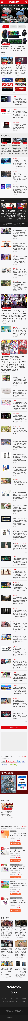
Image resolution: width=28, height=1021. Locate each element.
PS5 (14, 5)
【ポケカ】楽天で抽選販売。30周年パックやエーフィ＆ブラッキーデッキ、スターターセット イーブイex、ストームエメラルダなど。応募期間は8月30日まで (7, 972)
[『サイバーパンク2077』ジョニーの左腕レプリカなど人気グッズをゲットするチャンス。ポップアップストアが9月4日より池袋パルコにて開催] (6, 648)
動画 (2, 200)
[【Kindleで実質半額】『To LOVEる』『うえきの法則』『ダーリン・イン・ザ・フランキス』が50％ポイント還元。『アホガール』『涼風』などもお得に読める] (14, 347)
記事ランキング (22, 27)
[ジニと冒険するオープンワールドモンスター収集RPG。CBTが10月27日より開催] (6, 481)
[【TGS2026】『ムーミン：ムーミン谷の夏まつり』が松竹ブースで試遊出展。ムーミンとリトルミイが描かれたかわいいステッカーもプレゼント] (6, 661)
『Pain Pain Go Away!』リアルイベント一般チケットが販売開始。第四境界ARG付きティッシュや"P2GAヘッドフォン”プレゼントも (14, 315)
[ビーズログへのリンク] (19, 1011)
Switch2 (6, 5)
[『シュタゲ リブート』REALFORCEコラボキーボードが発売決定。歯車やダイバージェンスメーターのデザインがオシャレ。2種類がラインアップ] (6, 270)
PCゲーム (18, 5)
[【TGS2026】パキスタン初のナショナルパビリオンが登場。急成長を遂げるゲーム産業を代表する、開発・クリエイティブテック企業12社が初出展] (6, 187)
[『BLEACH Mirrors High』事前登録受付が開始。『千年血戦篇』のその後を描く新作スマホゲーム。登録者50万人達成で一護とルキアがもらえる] (6, 244)
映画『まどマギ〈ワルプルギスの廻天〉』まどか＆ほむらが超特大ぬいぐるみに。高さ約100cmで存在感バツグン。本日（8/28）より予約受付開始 (20, 626)
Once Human (17, 712)
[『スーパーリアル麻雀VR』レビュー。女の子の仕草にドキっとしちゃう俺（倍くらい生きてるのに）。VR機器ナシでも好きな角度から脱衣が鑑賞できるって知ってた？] (21, 943)
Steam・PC (5, 764)
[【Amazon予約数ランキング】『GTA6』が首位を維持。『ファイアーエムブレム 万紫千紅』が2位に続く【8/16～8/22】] (6, 231)
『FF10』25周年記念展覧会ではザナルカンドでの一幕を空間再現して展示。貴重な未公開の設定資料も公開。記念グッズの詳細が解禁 (20, 495)
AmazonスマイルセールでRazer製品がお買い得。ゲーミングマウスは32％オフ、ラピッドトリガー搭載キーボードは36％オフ (13, 49)
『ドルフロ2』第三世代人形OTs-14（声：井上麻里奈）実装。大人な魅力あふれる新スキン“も (20, 547)
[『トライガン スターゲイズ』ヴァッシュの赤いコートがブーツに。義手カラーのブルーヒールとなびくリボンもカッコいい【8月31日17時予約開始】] (6, 572)
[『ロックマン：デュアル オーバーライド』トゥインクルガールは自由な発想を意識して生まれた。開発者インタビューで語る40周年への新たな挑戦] (6, 161)
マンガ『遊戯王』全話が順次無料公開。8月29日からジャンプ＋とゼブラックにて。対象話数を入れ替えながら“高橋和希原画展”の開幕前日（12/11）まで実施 (20, 535)
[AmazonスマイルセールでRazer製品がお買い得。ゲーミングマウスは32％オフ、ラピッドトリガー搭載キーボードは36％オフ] (14, 36)
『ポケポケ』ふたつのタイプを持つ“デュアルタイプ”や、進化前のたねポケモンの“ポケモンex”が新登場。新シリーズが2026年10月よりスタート (20, 260)
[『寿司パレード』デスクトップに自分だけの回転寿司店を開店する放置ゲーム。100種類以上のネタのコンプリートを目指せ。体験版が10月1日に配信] (6, 519)
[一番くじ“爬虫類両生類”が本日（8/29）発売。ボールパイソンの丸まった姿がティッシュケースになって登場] (6, 391)
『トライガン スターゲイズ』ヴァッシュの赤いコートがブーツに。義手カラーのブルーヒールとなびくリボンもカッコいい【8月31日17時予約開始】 (20, 574)
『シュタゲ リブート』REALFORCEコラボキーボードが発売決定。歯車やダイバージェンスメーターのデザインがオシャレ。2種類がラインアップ (20, 273)
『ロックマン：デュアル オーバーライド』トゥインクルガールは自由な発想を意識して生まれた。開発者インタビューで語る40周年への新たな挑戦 (20, 163)
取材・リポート (16, 143)
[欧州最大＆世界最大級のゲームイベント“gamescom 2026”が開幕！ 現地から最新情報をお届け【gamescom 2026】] (17, 140)
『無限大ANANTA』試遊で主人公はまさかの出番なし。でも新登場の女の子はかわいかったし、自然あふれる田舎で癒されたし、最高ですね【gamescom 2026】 (20, 286)
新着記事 (13, 27)
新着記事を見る (14, 727)
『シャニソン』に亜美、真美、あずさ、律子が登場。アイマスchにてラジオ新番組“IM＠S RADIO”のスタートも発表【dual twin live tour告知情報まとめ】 (20, 405)
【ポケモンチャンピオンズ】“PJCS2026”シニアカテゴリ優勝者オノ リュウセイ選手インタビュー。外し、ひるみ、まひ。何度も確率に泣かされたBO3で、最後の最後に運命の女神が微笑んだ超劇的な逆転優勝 (20, 703)
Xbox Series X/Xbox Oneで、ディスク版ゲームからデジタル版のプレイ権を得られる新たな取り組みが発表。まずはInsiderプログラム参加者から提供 (6, 149)
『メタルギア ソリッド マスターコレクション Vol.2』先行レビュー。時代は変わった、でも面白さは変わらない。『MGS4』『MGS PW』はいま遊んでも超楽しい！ (20, 931)
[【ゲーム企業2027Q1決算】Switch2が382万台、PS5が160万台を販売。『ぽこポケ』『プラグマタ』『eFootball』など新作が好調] (6, 112)
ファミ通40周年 (8, 809)
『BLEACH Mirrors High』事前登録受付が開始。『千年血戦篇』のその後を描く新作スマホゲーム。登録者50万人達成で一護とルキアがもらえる (20, 247)
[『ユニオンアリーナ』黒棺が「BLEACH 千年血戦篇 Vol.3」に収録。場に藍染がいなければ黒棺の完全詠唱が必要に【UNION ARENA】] (6, 675)
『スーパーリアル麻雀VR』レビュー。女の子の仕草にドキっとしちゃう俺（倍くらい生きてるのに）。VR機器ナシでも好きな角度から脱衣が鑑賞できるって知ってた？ (21, 952)
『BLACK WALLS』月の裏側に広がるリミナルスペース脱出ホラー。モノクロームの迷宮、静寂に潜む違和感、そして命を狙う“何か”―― (20, 613)
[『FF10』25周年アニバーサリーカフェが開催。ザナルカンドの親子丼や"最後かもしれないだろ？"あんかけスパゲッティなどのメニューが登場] (6, 468)
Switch (10, 5)
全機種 (3, 761)
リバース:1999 (18, 426)
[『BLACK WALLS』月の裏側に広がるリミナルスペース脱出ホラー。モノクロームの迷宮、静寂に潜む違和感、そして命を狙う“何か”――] (6, 611)
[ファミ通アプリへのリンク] (9, 1011)
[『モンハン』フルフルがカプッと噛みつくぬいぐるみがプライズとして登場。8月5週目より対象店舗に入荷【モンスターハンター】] (6, 506)
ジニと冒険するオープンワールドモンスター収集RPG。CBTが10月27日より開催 (20, 482)
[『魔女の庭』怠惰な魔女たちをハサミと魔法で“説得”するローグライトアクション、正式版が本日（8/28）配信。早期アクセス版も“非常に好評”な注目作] (6, 558)
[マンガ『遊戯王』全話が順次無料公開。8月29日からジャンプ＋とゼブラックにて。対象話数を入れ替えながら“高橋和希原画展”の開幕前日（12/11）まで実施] (6, 532)
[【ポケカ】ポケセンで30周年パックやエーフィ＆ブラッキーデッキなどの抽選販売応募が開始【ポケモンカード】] (6, 637)
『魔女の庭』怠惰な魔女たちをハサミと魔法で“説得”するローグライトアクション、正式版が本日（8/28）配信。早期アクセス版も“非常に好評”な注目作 (20, 561)
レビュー (4, 63)
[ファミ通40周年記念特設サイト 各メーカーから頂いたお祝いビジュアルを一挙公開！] (7, 806)
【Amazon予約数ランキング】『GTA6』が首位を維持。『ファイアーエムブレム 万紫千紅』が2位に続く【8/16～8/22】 (20, 233)
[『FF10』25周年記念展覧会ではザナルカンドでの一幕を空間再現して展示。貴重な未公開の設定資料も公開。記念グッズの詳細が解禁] (6, 493)
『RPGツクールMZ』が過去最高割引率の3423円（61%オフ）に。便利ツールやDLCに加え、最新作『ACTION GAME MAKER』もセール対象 (20, 690)
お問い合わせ (5, 998)
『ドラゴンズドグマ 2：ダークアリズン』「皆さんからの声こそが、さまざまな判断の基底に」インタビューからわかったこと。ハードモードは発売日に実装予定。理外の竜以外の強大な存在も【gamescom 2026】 (20, 176)
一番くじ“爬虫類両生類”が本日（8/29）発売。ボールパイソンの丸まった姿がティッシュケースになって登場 (20, 393)
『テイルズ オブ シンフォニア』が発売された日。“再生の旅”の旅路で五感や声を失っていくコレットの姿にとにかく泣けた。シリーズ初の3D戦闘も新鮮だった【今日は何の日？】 (20, 380)
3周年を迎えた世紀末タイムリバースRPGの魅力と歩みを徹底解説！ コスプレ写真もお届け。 (20, 431)
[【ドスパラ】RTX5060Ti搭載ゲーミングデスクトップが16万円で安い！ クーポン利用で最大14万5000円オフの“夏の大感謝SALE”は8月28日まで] (21, 963)
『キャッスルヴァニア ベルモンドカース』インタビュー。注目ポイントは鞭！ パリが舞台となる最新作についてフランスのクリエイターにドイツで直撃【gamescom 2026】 (14, 18)
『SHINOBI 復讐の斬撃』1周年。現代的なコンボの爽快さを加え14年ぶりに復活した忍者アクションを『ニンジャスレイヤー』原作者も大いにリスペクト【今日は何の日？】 (20, 444)
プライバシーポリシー (15, 998)
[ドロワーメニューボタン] (2, 2)
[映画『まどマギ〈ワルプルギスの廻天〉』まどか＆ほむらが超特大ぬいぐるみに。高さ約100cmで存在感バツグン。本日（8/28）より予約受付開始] (6, 624)
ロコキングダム (18, 479)
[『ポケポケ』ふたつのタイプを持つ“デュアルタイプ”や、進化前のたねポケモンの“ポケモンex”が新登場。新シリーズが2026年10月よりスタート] (6, 257)
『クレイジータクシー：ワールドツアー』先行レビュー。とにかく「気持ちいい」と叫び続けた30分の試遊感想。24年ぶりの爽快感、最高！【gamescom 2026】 (7, 69)
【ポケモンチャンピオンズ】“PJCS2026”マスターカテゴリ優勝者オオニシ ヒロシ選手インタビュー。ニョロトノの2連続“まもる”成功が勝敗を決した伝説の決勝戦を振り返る (20, 587)
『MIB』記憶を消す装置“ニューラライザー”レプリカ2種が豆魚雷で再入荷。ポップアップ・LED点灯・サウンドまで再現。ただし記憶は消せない (20, 457)
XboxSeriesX (13, 764)
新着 (2, 5)
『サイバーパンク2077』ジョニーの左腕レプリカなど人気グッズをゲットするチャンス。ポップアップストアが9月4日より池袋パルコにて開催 (20, 651)
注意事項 (5, 1001)
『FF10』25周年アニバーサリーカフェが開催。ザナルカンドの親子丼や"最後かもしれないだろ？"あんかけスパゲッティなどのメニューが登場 (20, 470)
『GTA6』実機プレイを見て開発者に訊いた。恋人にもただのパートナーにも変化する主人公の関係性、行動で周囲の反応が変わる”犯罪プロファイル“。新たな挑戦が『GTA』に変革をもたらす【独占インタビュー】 (7, 931)
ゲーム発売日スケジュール (10, 756)
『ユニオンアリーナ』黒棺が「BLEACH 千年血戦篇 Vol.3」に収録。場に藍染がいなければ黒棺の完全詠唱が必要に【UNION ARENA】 (20, 677)
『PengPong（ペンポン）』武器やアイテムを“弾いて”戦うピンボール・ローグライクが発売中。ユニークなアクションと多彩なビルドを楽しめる (20, 69)
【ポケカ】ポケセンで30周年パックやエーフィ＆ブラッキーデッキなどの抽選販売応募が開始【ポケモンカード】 (20, 639)
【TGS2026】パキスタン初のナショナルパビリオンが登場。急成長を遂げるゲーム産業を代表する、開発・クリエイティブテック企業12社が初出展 (20, 189)
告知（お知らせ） (6, 307)
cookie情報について (14, 1001)
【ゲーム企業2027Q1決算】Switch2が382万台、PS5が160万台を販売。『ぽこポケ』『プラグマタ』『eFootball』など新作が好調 (20, 114)
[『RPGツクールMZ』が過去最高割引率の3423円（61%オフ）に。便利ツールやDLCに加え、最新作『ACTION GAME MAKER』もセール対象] (6, 688)
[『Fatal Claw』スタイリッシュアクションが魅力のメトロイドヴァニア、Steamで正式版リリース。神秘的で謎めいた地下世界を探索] (6, 99)
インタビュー (5, 15)
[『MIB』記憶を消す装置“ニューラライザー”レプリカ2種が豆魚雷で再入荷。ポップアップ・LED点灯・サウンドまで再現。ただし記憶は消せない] (6, 455)
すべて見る (24, 200)
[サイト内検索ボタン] (26, 2)
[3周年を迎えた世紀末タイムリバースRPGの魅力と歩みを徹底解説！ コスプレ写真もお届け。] (6, 429)
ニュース (18, 63)
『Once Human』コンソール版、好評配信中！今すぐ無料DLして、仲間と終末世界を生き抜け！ (20, 716)
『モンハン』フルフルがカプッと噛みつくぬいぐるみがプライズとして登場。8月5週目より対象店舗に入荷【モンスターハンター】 (20, 508)
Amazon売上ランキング (9, 827)
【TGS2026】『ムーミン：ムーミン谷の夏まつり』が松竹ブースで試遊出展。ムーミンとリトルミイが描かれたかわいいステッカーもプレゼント (20, 664)
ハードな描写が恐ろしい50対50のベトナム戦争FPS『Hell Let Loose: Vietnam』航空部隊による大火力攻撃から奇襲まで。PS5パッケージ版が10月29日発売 (20, 600)
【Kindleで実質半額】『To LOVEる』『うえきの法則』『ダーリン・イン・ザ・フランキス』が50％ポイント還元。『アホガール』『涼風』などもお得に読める (13, 363)
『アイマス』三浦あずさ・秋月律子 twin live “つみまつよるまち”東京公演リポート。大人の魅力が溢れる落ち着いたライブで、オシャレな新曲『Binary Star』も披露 (20, 418)
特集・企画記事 (5, 43)
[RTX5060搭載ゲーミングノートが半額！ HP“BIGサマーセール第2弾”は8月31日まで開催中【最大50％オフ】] (6, 125)
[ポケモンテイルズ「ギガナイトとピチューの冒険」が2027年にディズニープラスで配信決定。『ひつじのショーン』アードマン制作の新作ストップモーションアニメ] (6, 329)
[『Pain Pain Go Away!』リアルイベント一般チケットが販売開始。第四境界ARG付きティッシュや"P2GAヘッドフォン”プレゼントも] (14, 301)
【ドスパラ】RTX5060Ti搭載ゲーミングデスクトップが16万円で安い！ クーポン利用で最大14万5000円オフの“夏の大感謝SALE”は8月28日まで (20, 972)
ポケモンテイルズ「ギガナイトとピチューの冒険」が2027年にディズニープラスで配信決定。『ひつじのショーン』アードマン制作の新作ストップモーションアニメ (20, 332)
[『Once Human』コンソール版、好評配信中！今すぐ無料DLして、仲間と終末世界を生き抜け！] (6, 714)
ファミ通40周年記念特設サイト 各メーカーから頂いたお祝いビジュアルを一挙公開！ (6, 814)
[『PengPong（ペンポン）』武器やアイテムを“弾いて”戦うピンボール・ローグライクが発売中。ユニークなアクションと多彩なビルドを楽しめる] (21, 60)
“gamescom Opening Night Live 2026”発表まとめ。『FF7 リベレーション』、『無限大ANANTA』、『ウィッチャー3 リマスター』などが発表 (7, 952)
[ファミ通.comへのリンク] (14, 2)
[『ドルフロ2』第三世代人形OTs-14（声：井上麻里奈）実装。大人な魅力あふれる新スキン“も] (6, 545)
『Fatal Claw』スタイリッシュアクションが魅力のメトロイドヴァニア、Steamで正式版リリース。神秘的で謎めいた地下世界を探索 (20, 101)
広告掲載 (22, 1001)
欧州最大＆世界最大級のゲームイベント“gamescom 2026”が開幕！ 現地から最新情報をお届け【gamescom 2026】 (17, 149)
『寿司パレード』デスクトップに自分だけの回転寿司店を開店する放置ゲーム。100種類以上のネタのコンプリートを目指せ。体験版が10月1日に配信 (20, 522)
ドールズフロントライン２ (20, 543)
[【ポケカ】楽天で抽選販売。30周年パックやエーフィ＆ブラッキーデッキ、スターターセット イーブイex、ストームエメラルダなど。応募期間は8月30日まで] (7, 963)
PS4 (23, 761)
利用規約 (24, 998)
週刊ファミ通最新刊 (8, 773)
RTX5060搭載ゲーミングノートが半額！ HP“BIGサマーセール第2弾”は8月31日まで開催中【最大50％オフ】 (20, 127)
